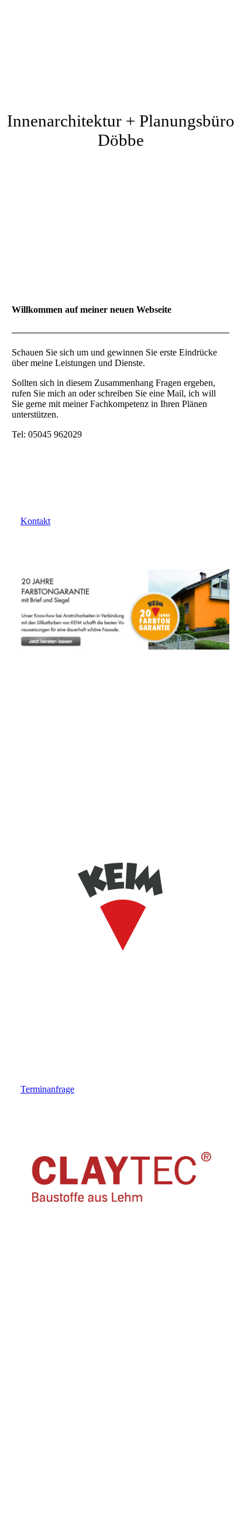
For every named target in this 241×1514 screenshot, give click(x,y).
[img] (120, 44)
